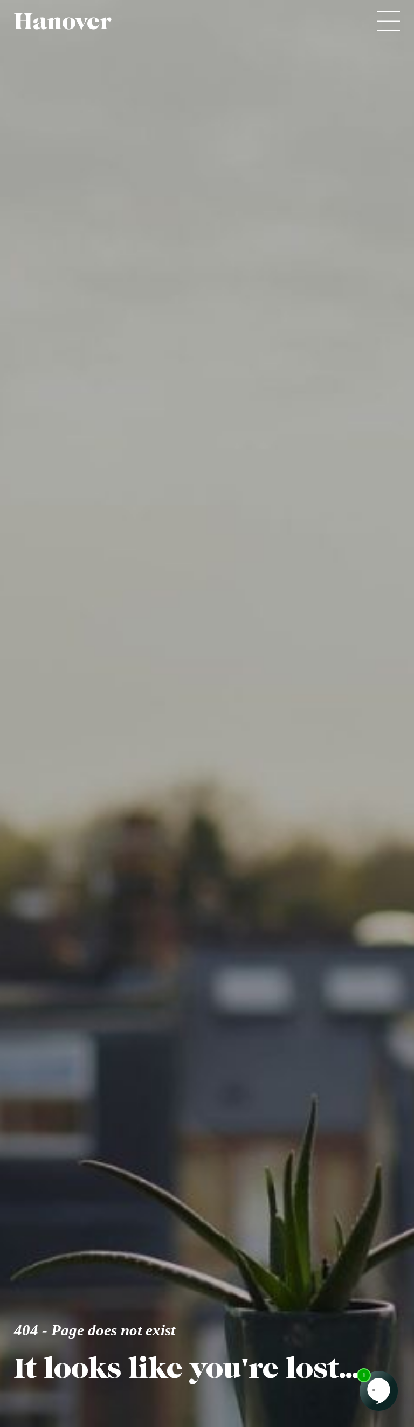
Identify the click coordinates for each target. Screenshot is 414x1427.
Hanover (62, 21)
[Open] (389, 21)
